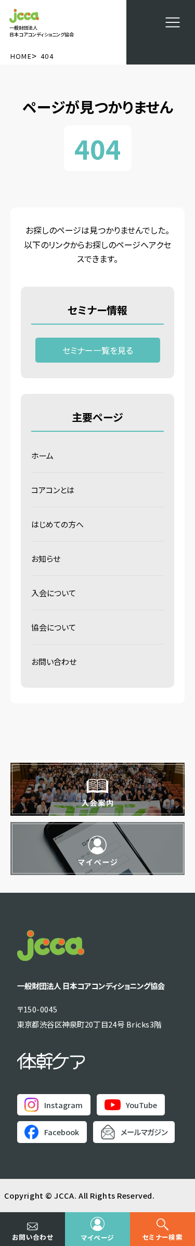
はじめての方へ (57, 524)
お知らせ (45, 558)
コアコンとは (52, 489)
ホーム (42, 455)
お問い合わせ (53, 661)
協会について (53, 627)
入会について (53, 592)
